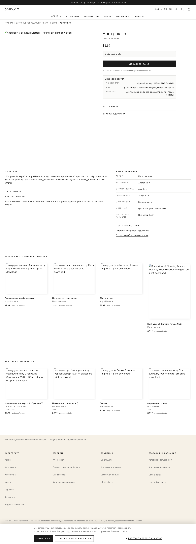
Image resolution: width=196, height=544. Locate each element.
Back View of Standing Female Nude (164, 324)
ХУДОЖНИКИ (73, 16)
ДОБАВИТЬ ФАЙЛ (139, 64)
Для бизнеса (59, 474)
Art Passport (58, 460)
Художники (10, 467)
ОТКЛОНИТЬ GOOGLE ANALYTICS (74, 538)
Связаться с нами (110, 474)
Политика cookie (119, 531)
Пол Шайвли (153, 406)
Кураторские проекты (64, 482)
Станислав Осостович (16, 406)
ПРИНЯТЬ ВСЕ (43, 538)
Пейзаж (103, 403)
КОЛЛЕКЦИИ (122, 16)
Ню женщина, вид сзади (64, 298)
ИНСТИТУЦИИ (91, 16)
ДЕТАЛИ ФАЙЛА (110, 107)
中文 (176, 9)
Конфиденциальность (159, 467)
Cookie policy (155, 474)
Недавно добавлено (14, 504)
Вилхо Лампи (106, 406)
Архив (8, 460)
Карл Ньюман (111, 38)
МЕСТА (107, 16)
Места (8, 482)
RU (165, 9)
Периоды (9, 489)
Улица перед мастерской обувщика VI (24, 403)
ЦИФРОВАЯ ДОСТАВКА (114, 114)
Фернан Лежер (59, 406)
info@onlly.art (107, 482)
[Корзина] (188, 9)
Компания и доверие (111, 467)
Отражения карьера (157, 403)
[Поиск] (182, 9)
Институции (10, 474)
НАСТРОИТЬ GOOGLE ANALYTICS (145, 538)
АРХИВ (56, 16)
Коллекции (10, 497)
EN (170, 9)
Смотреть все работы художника (132, 230)
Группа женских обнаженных (19, 298)
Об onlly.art (106, 460)
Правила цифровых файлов (66, 467)
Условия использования (160, 460)
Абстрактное (106, 298)
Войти (158, 9)
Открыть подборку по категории (132, 235)
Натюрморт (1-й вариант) (65, 403)
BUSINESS (139, 16)
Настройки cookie (157, 482)
